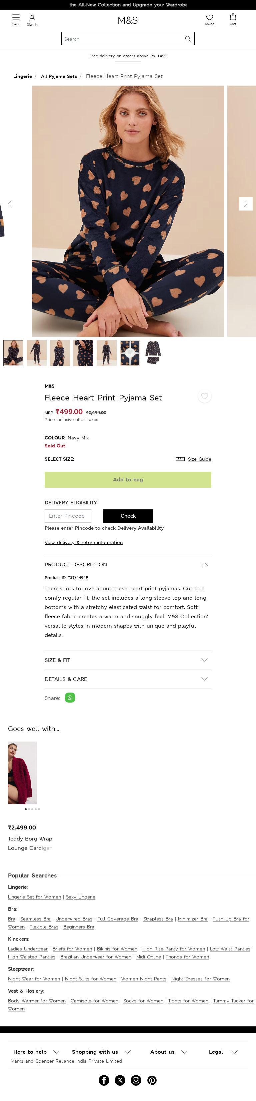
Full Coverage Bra (117, 919)
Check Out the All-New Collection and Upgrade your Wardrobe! (105, 5)
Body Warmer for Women (37, 1001)
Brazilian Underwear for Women (95, 957)
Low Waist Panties (230, 949)
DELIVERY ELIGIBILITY (71, 502)
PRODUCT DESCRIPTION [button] (76, 564)
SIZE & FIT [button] (57, 660)
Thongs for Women (187, 957)
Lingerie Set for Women (34, 897)
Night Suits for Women (90, 979)
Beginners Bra (78, 927)
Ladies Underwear (28, 949)
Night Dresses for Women (200, 979)
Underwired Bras (74, 919)
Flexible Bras (44, 927)
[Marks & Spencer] (127, 25)
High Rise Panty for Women (173, 949)
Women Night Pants (143, 979)
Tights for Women (188, 1001)
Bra (11, 919)
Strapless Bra (158, 919)
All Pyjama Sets (59, 76)
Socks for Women (143, 1001)
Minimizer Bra (193, 919)
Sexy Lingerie (80, 897)
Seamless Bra (35, 919)
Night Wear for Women (34, 979)
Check (128, 515)
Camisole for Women (94, 1001)
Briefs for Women (72, 949)
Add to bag (128, 479)
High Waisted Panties (31, 957)
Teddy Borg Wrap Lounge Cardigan (30, 843)
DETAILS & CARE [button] (66, 679)
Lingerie (22, 76)
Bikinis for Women (117, 949)
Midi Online (148, 957)
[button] (246, 204)
